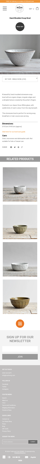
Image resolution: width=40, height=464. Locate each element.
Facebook (5, 384)
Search (4, 398)
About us (5, 400)
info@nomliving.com (8, 375)
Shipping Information (8, 408)
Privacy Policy (6, 431)
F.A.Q (3, 403)
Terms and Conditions (9, 405)
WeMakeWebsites (20, 453)
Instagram (5, 389)
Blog (3, 426)
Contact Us (5, 419)
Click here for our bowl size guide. (14, 132)
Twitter (4, 386)
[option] (20, 54)
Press (4, 424)
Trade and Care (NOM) (17, 451)
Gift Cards (5, 429)
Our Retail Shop (7, 421)
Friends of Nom (7, 410)
